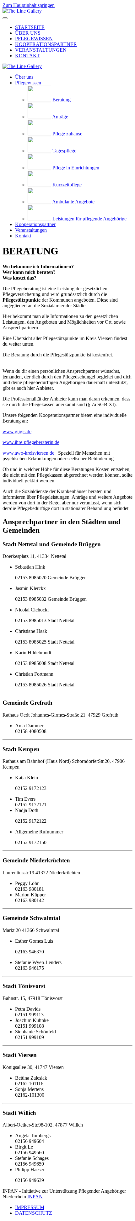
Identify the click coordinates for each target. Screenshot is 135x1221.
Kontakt (23, 235)
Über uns (24, 77)
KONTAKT (27, 55)
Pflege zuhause (67, 133)
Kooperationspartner (35, 224)
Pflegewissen (28, 82)
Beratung (61, 99)
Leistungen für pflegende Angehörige (89, 218)
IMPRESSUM (29, 1207)
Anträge (60, 116)
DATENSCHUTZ (33, 1213)
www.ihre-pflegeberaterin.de (31, 442)
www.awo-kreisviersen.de (28, 453)
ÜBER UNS (27, 33)
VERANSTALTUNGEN (41, 50)
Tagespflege (64, 150)
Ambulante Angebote (73, 201)
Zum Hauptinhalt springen (29, 5)
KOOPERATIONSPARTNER (46, 44)
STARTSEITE (30, 27)
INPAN (35, 1196)
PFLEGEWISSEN (34, 38)
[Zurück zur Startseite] (22, 11)
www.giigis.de (17, 431)
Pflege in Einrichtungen (75, 167)
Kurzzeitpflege (67, 184)
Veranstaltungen (31, 230)
